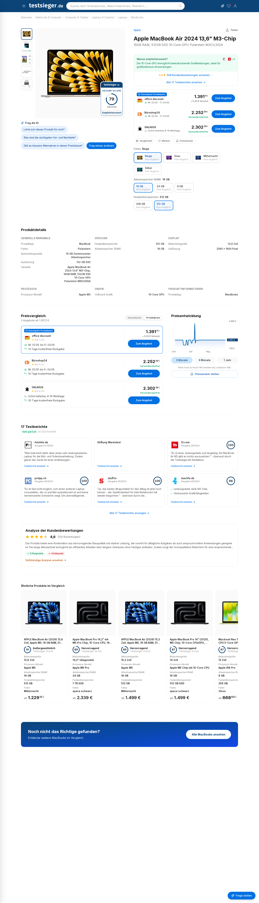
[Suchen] (180, 6)
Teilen (234, 30)
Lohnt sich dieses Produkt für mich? (44, 129)
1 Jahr (227, 360)
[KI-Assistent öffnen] (222, 6)
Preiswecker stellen (207, 373)
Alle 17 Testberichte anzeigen (128, 513)
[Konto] (235, 6)
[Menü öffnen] (24, 6)
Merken (166, 141)
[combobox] (125, 6)
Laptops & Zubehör (103, 17)
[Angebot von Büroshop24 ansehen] (186, 114)
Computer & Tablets (76, 17)
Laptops (122, 17)
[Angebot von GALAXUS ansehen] (186, 129)
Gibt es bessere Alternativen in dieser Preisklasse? (53, 145)
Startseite (26, 17)
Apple (137, 30)
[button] (80, 73)
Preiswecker (186, 141)
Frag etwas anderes (101, 145)
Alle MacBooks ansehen (208, 734)
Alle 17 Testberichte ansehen (184, 82)
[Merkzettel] (229, 6)
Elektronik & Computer (48, 17)
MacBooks (137, 17)
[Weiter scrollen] (237, 644)
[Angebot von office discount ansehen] (186, 98)
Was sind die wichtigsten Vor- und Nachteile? (50, 137)
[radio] (148, 157)
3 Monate (182, 360)
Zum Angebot (223, 98)
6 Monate (205, 360)
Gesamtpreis (134, 317)
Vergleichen (146, 141)
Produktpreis (153, 317)
